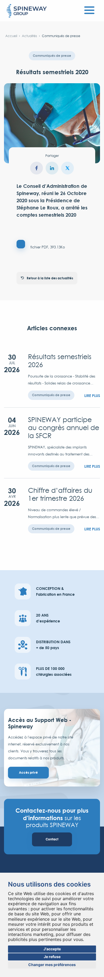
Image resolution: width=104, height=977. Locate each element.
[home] (26, 11)
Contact (52, 839)
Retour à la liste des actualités (50, 278)
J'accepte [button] (52, 949)
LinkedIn (52, 168)
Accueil (11, 36)
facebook (36, 168)
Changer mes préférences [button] (52, 964)
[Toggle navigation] (89, 9)
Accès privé (28, 772)
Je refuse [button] (52, 956)
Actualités (29, 36)
